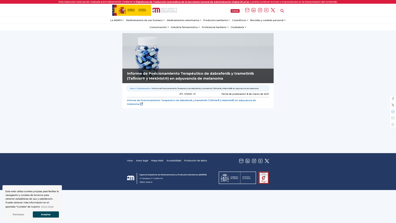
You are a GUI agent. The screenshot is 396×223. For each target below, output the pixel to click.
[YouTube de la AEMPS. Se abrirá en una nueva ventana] (266, 10)
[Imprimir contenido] (393, 124)
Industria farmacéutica (184, 27)
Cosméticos (239, 20)
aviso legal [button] (47, 206)
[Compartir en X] (393, 105)
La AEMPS (116, 20)
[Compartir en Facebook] (393, 98)
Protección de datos (195, 160)
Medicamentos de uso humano (144, 20)
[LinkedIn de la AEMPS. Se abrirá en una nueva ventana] (253, 10)
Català (235, 11)
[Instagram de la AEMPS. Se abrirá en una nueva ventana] (260, 10)
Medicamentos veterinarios (183, 20)
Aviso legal (142, 160)
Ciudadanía (237, 27)
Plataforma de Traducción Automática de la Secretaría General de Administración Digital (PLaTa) (192, 1)
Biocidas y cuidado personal (266, 20)
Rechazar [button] (18, 214)
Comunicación (158, 27)
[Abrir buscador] (282, 11)
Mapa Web (157, 160)
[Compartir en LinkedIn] (393, 111)
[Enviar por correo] (393, 118)
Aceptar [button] (46, 214)
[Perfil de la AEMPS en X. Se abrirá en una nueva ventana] (272, 10)
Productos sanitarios (215, 20)
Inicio (132, 88)
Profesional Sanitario (214, 27)
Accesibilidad (174, 160)
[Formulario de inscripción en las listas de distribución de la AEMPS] (247, 10)
